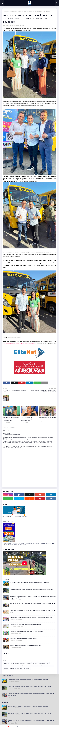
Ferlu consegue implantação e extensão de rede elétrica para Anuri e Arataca (32, 603)
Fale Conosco (54, 726)
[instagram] (8, 494)
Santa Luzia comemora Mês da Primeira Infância (23, 638)
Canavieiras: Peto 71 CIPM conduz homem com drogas (25, 624)
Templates (27, 726)
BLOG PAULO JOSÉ (7, 25)
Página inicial (6, 11)
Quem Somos (47, 726)
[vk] (51, 498)
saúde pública (27, 668)
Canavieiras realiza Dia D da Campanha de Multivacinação (11, 418)
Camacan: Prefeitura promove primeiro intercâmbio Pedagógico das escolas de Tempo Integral (33, 597)
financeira (35, 663)
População (6, 668)
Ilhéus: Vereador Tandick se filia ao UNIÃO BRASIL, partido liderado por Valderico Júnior (32, 611)
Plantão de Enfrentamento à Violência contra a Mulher (47, 418)
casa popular (6, 663)
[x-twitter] (29, 494)
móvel (21, 665)
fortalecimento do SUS (44, 663)
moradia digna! (14, 665)
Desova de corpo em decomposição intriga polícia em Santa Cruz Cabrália (31, 589)
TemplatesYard (13, 726)
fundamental (6, 665)
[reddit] (29, 498)
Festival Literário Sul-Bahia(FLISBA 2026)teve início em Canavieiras (29, 418)
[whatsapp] (8, 498)
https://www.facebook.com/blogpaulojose (28, 343)
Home (42, 726)
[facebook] (19, 494)
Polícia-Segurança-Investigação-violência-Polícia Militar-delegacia (39, 665)
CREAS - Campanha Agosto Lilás (18, 663)
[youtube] (40, 494)
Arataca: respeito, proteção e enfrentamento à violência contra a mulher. (31, 617)
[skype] (19, 498)
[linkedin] (51, 494)
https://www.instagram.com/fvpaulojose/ (11, 343)
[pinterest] (40, 498)
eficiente (29, 663)
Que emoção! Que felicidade (16, 668)
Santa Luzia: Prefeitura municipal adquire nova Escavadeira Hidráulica (29, 582)
